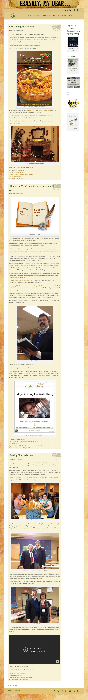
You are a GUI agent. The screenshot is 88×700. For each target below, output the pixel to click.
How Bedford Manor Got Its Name (18, 679)
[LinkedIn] (70, 10)
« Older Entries (12, 685)
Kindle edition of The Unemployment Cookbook (38, 110)
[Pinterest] (74, 10)
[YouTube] (72, 10)
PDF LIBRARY (62, 15)
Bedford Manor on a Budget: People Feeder (21, 174)
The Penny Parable (33, 115)
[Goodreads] (67, 10)
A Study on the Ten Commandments (43, 286)
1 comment (19, 193)
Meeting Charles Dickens (16, 172)
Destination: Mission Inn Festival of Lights (20, 677)
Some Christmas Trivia (15, 675)
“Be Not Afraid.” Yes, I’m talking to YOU (19, 448)
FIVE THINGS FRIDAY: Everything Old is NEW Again (23, 441)
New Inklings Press (39, 251)
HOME (30, 15)
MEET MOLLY (37, 15)
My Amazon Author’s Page (16, 178)
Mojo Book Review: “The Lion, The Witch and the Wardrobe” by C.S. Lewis (29, 446)
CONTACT (70, 15)
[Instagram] (77, 10)
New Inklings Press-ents (21, 26)
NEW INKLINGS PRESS (49, 15)
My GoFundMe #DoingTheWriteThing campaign (22, 280)
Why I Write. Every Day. (15, 444)
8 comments (19, 30)
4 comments (19, 459)
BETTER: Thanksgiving (15, 176)
